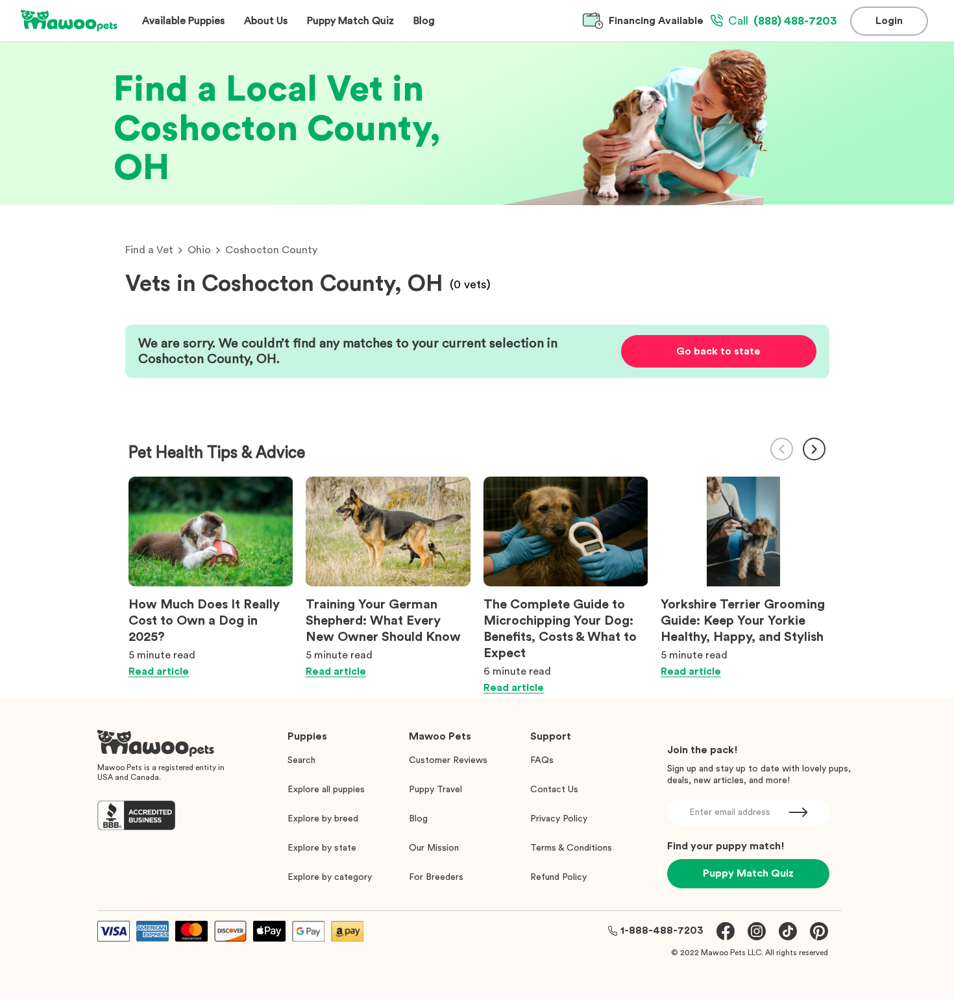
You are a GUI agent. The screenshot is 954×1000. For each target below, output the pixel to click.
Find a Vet (149, 250)
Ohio (199, 250)
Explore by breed (322, 818)
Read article (158, 671)
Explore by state (321, 848)
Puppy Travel (435, 789)
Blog (418, 818)
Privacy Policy (558, 818)
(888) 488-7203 (782, 21)
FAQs (542, 760)
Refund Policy (558, 877)
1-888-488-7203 (661, 930)
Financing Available (656, 21)
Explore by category (329, 877)
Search (301, 760)
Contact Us (554, 789)
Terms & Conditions (571, 848)
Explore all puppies (326, 789)
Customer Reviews (448, 760)
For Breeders (436, 877)
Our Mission (434, 848)
